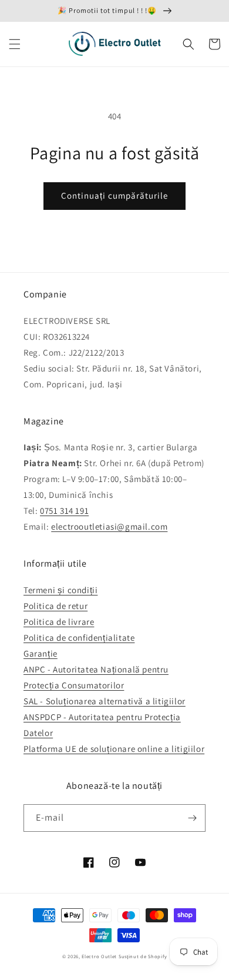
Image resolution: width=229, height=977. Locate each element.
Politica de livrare (58, 621)
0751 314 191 (64, 510)
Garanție (40, 653)
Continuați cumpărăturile (114, 195)
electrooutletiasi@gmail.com (109, 526)
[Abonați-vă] (192, 818)
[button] (15, 44)
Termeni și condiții (60, 589)
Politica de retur (55, 605)
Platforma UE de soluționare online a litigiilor (113, 748)
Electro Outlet (99, 956)
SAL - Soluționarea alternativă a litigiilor (104, 701)
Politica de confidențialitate (78, 637)
